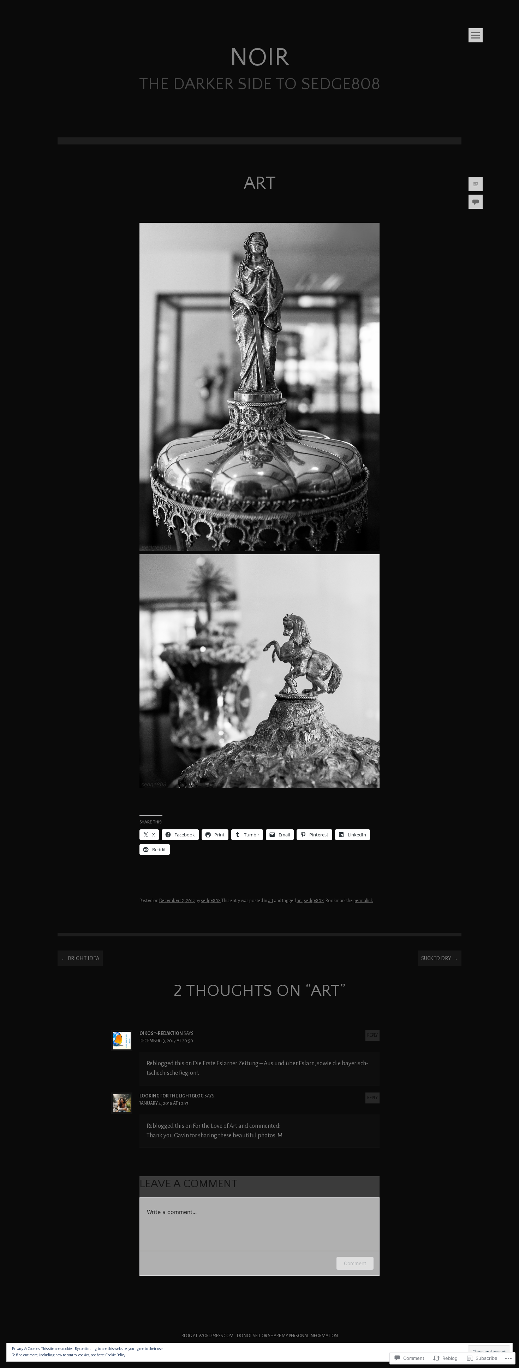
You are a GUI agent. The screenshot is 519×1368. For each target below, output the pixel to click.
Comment (355, 1263)
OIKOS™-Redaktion (161, 1033)
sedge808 (211, 900)
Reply (372, 1035)
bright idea (80, 958)
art (270, 900)
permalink (363, 900)
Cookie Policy (115, 1355)
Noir (260, 57)
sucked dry (439, 958)
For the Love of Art (215, 1126)
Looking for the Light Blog (171, 1096)
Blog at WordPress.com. (207, 1335)
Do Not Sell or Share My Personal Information (287, 1335)
